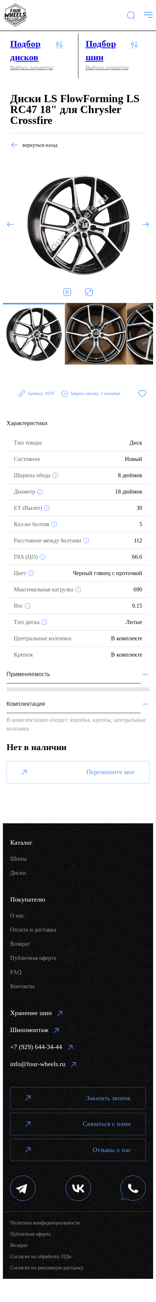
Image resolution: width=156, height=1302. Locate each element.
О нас (17, 915)
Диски (18, 873)
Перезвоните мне (110, 771)
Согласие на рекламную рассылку (46, 1267)
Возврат (20, 944)
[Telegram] (23, 1189)
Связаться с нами (107, 1123)
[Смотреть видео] (67, 292)
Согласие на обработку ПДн (40, 1256)
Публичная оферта (33, 958)
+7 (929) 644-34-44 (36, 1047)
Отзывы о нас (112, 1149)
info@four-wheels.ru (37, 1064)
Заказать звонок (108, 1098)
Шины (18, 859)
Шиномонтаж (29, 1029)
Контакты (22, 986)
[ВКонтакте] (78, 1189)
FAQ (16, 972)
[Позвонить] (133, 1189)
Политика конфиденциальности (45, 1223)
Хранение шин (31, 1012)
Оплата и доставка (33, 930)
